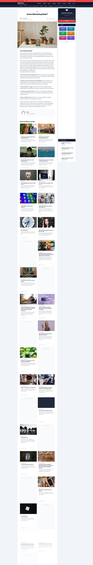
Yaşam (40, 135)
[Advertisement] (67, 83)
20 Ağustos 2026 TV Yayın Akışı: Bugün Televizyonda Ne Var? (31, 0)
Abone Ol (66, 20)
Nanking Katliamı (24, 437)
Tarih (42, 488)
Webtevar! (20, 3)
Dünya (49, 3)
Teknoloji (54, 3)
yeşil (38, 101)
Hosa (26, 18)
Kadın (40, 542)
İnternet (25, 204)
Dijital (24, 181)
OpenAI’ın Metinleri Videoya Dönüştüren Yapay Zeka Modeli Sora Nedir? (45, 308)
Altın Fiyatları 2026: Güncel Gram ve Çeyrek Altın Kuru (51, 0)
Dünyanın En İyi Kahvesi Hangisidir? (28, 387)
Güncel (40, 409)
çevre (28, 53)
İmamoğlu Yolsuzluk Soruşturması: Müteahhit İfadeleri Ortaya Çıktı (73, 0)
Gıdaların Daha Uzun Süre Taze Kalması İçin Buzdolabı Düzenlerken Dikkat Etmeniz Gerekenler (46, 254)
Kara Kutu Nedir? (24, 516)
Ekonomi (59, 3)
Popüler (64, 3)
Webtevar (39, 3)
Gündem (44, 3)
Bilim (74, 3)
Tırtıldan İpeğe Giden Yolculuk (27, 464)
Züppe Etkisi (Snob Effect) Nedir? (45, 410)
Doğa (37, 11)
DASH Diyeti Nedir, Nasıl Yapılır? (45, 543)
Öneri (42, 409)
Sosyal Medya (43, 204)
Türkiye (24, 158)
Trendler (69, 3)
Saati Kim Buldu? (24, 230)
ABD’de (47, 62)
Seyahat (24, 515)
